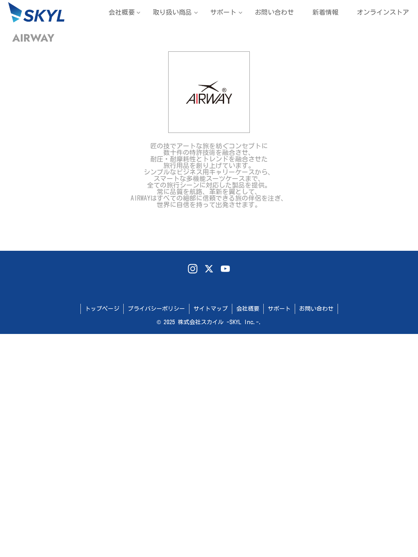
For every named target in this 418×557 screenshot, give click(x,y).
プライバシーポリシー (156, 309)
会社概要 (247, 309)
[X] (209, 269)
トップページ (102, 309)
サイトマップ (210, 309)
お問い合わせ (316, 309)
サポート (279, 309)
